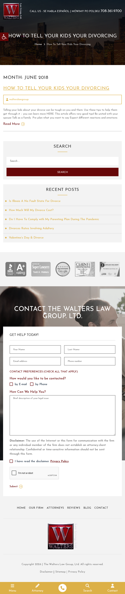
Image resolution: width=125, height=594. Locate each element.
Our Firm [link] (36, 508)
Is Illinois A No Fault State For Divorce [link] (35, 201)
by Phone (41, 384)
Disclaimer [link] (46, 572)
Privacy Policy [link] (59, 461)
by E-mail (21, 384)
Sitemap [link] (60, 572)
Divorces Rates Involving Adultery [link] (31, 228)
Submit (14, 486)
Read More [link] (11, 124)
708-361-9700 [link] (111, 11)
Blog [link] (87, 508)
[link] (4, 37)
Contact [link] (101, 508)
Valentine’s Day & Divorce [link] (26, 237)
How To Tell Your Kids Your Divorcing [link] (56, 88)
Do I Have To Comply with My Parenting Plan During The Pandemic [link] (54, 219)
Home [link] (38, 44)
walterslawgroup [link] (19, 99)
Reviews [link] (73, 508)
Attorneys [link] (55, 508)
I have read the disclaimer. (42, 461)
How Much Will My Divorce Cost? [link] (31, 210)
